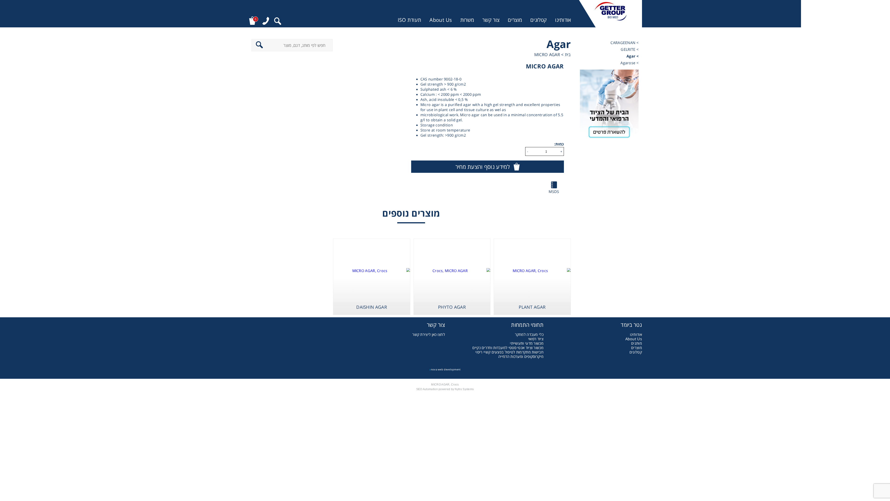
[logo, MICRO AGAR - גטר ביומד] (610, 13)
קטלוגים (538, 19)
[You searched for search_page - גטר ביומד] (277, 21)
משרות (467, 19)
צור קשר (490, 19)
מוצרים (515, 19)
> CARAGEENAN (624, 42)
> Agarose (629, 62)
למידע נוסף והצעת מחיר (482, 166)
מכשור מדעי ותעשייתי (527, 343)
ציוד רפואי (536, 338)
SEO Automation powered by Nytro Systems (445, 389)
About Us (440, 19)
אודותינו (563, 19)
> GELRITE (630, 49)
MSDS (554, 191)
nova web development (445, 369)
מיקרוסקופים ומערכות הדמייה (521, 356)
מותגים (636, 343)
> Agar (632, 56)
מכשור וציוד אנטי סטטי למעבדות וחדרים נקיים (508, 347)
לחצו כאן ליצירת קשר (428, 334)
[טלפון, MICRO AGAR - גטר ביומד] (265, 21)
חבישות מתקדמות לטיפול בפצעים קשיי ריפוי (509, 352)
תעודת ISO (409, 19)
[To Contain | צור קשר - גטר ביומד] (609, 106)
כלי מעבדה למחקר (529, 334)
